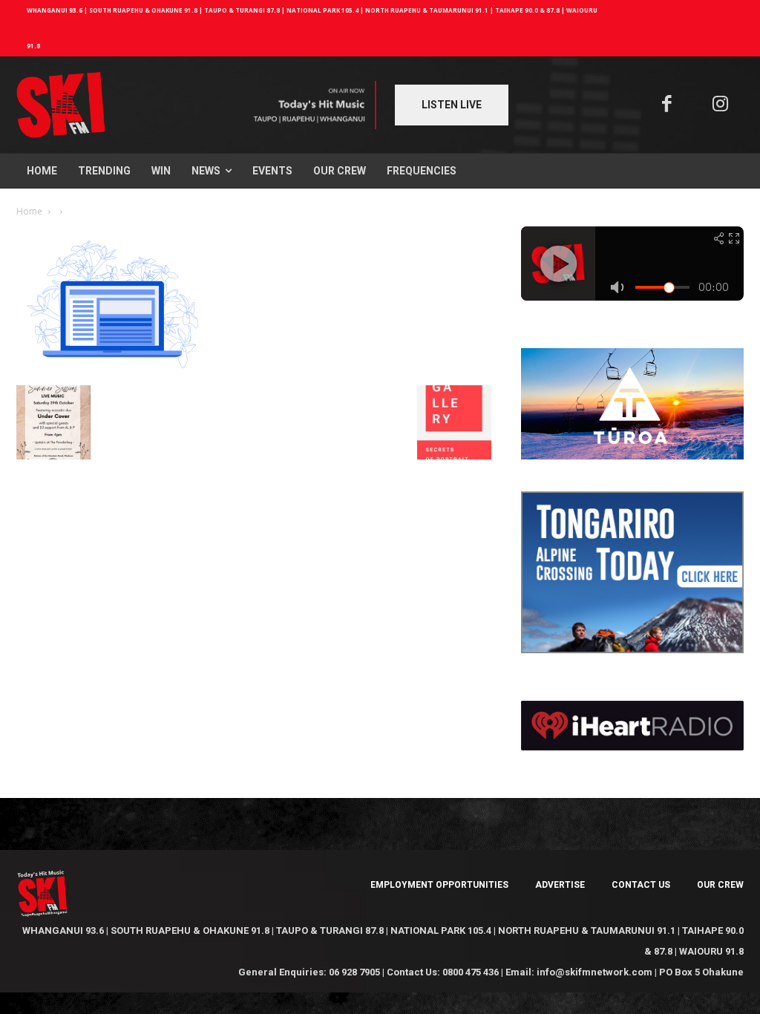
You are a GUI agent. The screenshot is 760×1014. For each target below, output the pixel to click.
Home (29, 211)
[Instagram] (721, 105)
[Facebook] (666, 105)
